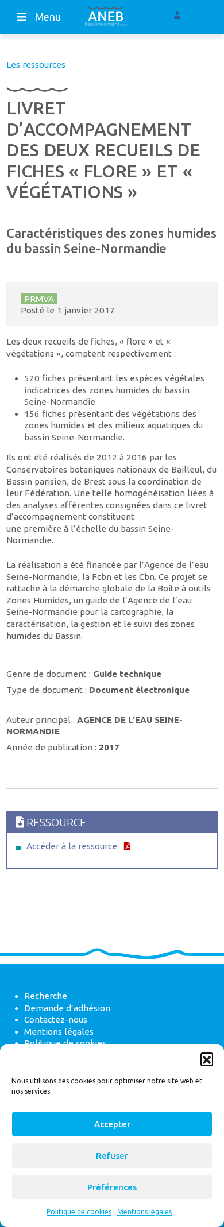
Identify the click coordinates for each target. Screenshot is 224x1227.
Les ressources (35, 64)
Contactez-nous (55, 1019)
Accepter (112, 1124)
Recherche (45, 996)
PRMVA (39, 299)
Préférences (112, 1187)
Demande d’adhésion (67, 1008)
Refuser (112, 1155)
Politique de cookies (79, 1212)
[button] (207, 1059)
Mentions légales (144, 1212)
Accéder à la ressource (71, 846)
